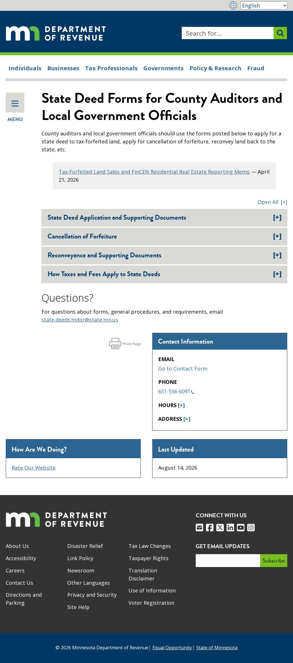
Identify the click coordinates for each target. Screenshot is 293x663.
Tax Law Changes (149, 545)
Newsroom (80, 570)
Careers (15, 570)
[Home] (56, 33)
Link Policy (80, 558)
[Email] (199, 527)
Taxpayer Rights (148, 558)
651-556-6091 (174, 391)
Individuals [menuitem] (25, 68)
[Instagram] (251, 527)
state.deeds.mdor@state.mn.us (79, 319)
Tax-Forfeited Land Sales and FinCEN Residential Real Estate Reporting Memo (154, 171)
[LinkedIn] (230, 527)
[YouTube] (240, 527)
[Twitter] (220, 527)
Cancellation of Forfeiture (164, 236)
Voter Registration (151, 602)
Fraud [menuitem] (255, 68)
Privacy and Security (92, 594)
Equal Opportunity (172, 647)
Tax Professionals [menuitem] (111, 68)
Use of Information (152, 590)
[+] (181, 405)
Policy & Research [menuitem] (215, 68)
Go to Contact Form (182, 368)
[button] (272, 202)
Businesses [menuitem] (63, 68)
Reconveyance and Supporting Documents (164, 255)
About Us (17, 545)
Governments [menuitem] (163, 68)
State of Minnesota (216, 647)
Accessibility (21, 558)
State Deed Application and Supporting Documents (164, 217)
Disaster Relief (85, 545)
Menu (15, 119)
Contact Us (19, 582)
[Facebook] (209, 527)
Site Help (78, 607)
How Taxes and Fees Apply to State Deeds (164, 274)
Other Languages (88, 582)
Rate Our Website (34, 467)
